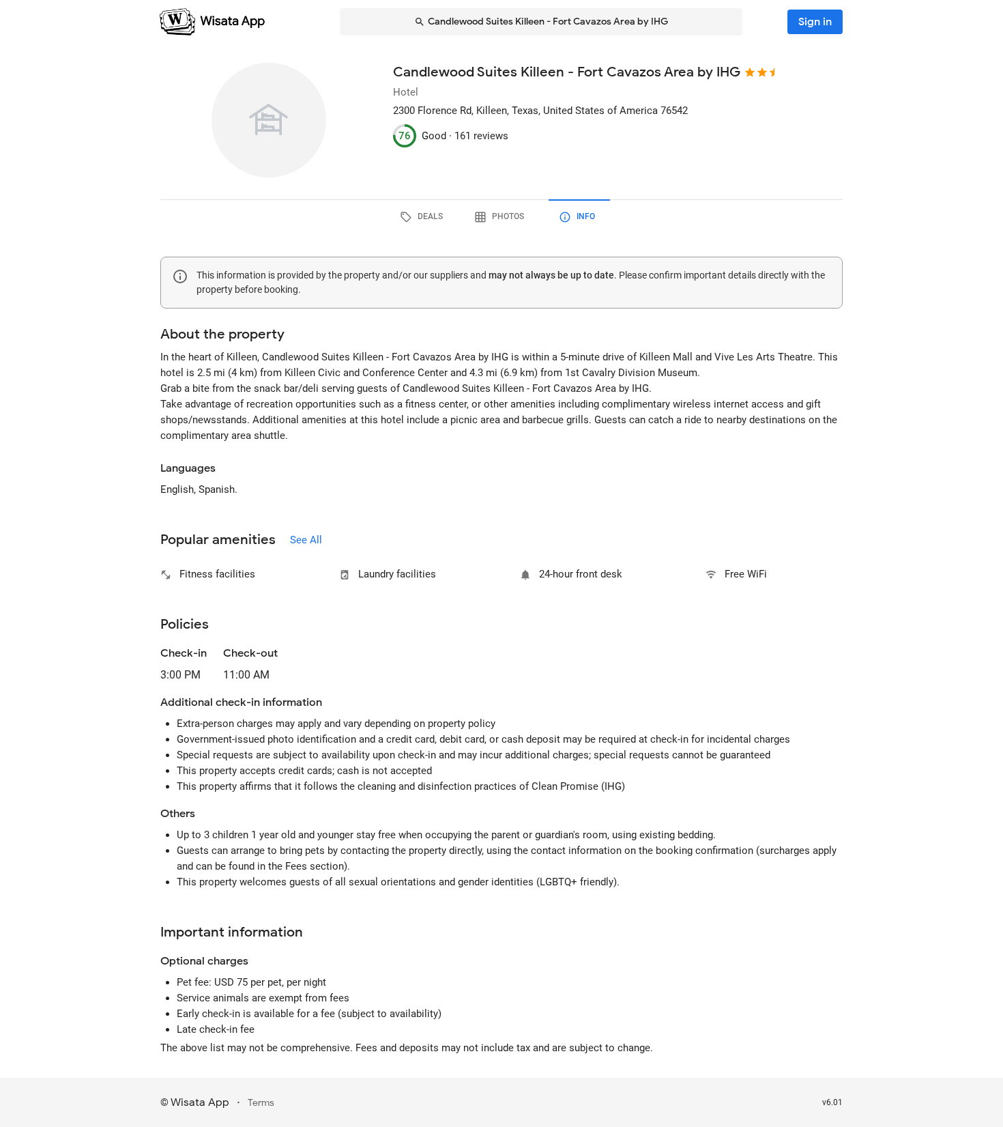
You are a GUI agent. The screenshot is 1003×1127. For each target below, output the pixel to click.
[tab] (423, 217)
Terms (261, 1103)
